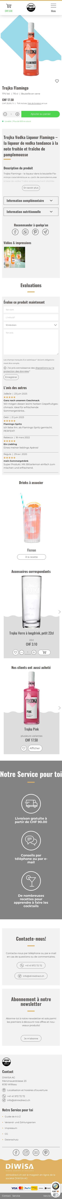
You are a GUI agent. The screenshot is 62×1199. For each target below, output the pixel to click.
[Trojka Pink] (31, 698)
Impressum (11, 1128)
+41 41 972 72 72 (33, 965)
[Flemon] (31, 518)
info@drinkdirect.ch (33, 976)
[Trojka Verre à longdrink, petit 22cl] (31, 602)
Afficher (35, 748)
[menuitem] (8, 8)
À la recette (31, 557)
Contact (6, 1195)
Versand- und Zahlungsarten (20, 1122)
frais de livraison (34, 103)
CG (6, 1133)
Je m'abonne (31, 1038)
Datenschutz (11, 1139)
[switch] (55, 1194)
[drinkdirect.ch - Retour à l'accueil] (31, 7)
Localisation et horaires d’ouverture (27, 1090)
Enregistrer (11, 377)
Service (16, 1195)
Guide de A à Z (13, 1116)
